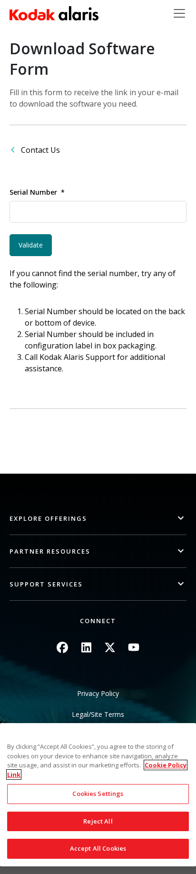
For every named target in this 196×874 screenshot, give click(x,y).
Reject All (97, 821)
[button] (98, 518)
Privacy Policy (98, 693)
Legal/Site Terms (98, 714)
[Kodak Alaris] (54, 13)
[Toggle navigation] (179, 13)
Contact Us (40, 150)
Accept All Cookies (98, 848)
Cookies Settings (97, 793)
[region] (98, 794)
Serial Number (33, 192)
